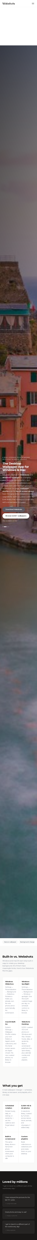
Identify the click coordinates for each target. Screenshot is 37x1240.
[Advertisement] (18, 26)
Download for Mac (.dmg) (11, 523)
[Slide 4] (8, 526)
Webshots (8, 3)
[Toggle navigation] (33, 3)
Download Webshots (14, 509)
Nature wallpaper (10, 942)
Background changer (27, 942)
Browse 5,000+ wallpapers (16, 516)
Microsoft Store (23, 521)
